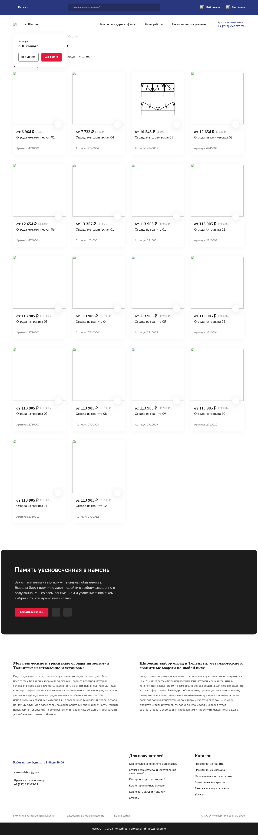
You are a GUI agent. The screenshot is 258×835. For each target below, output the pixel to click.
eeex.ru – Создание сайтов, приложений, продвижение (129, 828)
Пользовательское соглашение (84, 815)
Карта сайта (122, 815)
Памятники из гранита (209, 763)
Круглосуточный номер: (231, 24)
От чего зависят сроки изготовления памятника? (152, 772)
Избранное (213, 7)
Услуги (199, 794)
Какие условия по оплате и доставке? (153, 763)
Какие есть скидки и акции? (147, 791)
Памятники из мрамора (210, 770)
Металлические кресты (210, 782)
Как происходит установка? (147, 779)
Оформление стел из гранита (214, 776)
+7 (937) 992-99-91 (26, 784)
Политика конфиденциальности (34, 815)
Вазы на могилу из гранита (212, 788)
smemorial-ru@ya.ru (26, 772)
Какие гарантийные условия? (148, 785)
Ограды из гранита (78, 56)
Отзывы (134, 798)
